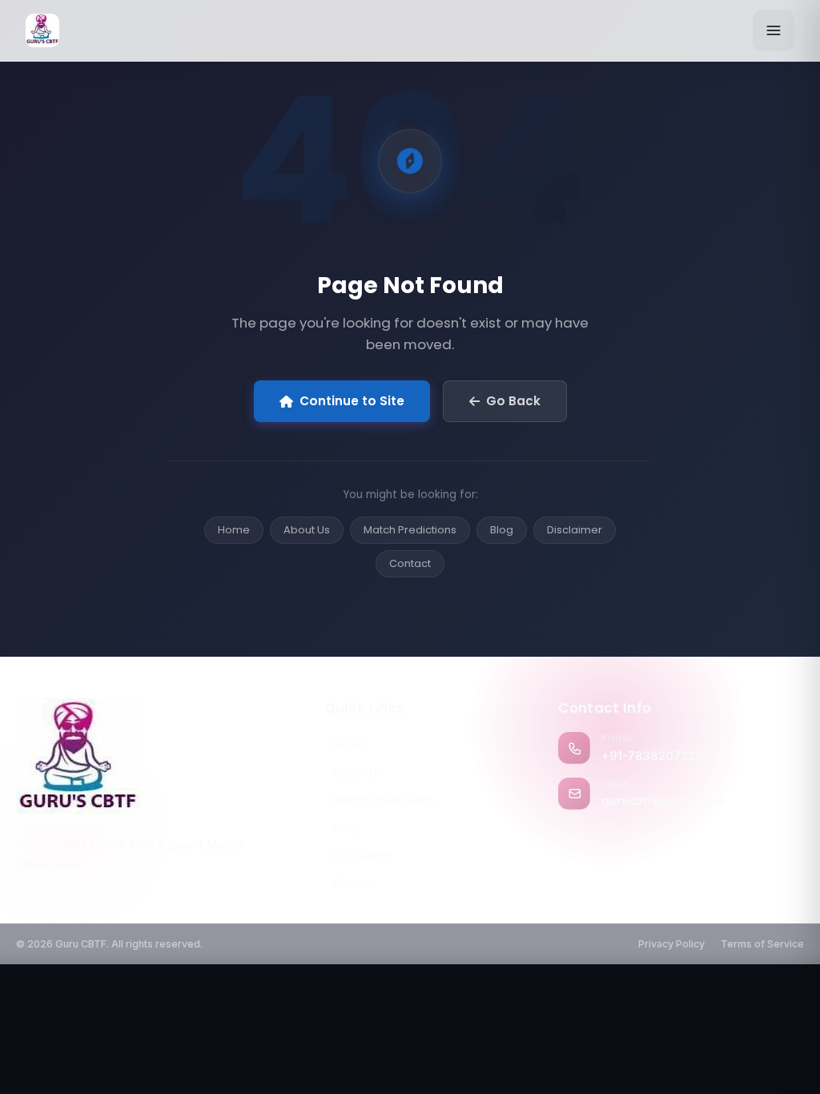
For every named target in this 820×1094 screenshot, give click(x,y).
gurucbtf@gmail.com (663, 800)
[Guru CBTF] (157, 760)
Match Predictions (410, 530)
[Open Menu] (773, 30)
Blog (501, 530)
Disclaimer (574, 530)
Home (234, 530)
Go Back (513, 400)
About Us (306, 530)
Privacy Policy (671, 944)
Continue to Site (351, 400)
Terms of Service (762, 944)
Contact (410, 563)
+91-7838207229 (652, 755)
